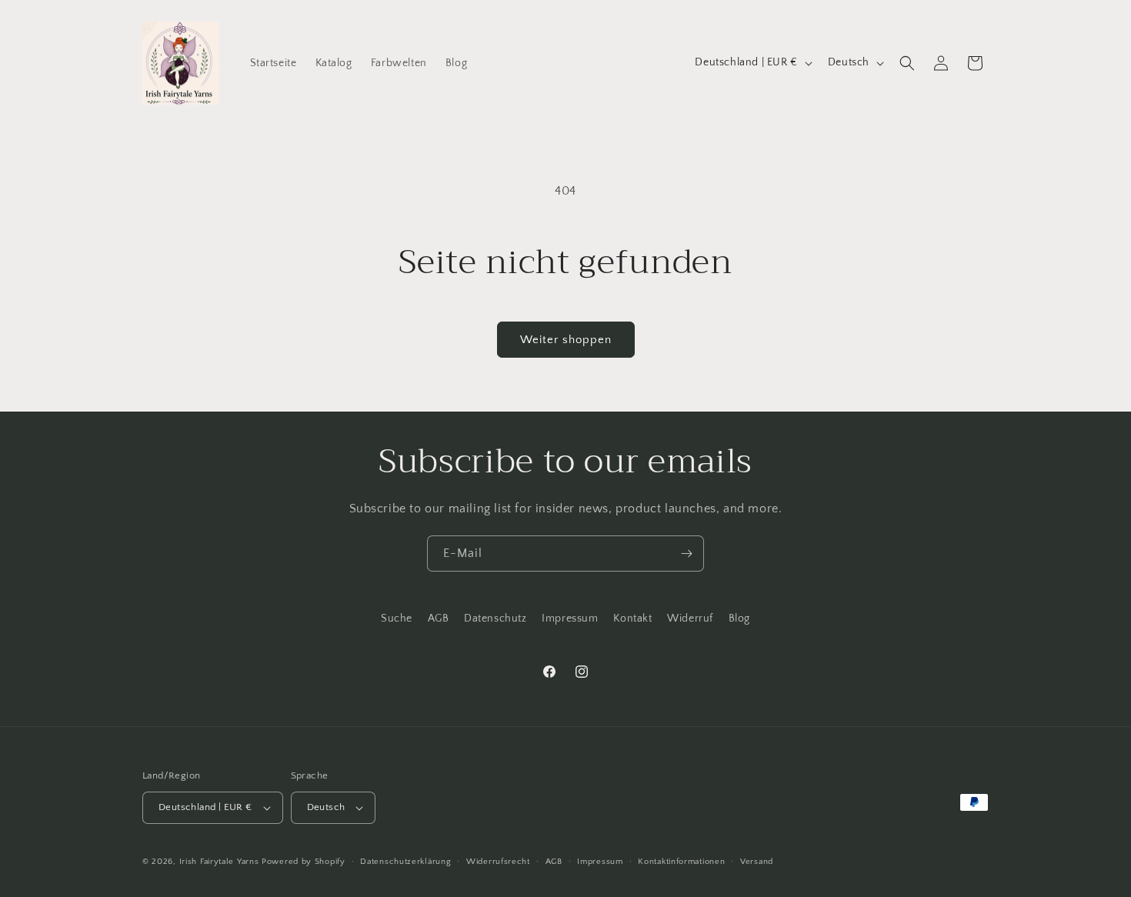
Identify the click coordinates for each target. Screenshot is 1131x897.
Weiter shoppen (566, 339)
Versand (756, 861)
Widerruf (690, 618)
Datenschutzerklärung (405, 861)
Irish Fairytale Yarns (219, 861)
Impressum (570, 618)
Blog (739, 618)
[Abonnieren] (686, 553)
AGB (438, 618)
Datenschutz (495, 618)
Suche (396, 618)
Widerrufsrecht (498, 861)
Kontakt (632, 618)
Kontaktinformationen (681, 861)
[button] (907, 63)
